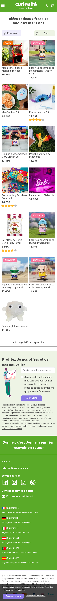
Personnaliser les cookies (35, 596)
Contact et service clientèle (17, 490)
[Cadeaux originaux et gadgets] (26, 4)
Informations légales (14, 468)
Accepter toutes (13, 596)
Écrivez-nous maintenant (19, 496)
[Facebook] (5, 482)
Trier (45, 33)
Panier (52, 5)
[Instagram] (14, 482)
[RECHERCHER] (46, 5)
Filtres (12, 33)
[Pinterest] (33, 482)
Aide (4, 461)
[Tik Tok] (24, 482)
